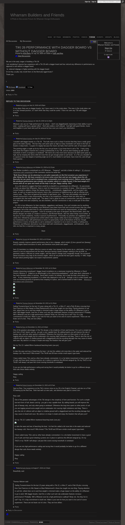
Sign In (94, 2)
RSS (7, 514)
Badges (91, 522)
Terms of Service (114, 522)
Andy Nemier (26, 468)
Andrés (24, 105)
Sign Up (87, 2)
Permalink (14, 105)
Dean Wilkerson (27, 167)
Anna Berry (27, 53)
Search (123, 1)
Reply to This (11, 95)
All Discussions (11, 41)
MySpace (12, 87)
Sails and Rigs (58, 53)
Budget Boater (24, 522)
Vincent (24, 239)
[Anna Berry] (10, 52)
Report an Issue (101, 522)
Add (94, 42)
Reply (16, 115)
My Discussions (25, 41)
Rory (24, 327)
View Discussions (24, 56)
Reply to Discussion (14, 510)
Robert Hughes (27, 139)
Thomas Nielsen (27, 121)
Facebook (21, 87)
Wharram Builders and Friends (37, 15)
